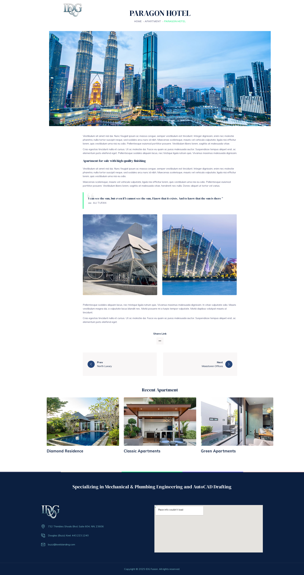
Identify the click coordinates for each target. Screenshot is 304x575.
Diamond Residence (65, 451)
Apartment (153, 21)
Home (143, 9)
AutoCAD (228, 9)
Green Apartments (218, 451)
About (157, 9)
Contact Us (262, 9)
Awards (244, 9)
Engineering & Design (204, 9)
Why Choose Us (177, 9)
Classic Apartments (142, 451)
